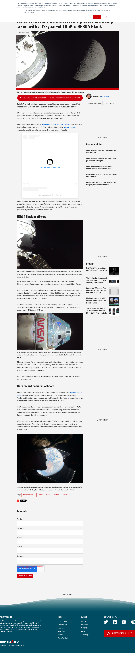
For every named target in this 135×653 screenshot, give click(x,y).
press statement (70, 127)
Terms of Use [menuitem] (62, 624)
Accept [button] (97, 17)
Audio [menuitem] (83, 631)
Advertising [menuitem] (61, 631)
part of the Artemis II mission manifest (55, 124)
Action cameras (28, 495)
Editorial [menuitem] (60, 628)
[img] (75, 98)
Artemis (65, 495)
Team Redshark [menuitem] (63, 638)
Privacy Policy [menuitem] (62, 621)
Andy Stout (105, 97)
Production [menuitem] (84, 624)
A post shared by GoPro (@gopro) (50, 195)
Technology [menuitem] (84, 635)
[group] (50, 98)
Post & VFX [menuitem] (84, 628)
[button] (20, 98)
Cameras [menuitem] (84, 621)
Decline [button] (106, 17)
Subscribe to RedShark (122, 633)
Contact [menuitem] (60, 635)
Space (40, 495)
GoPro (56, 495)
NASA (48, 495)
